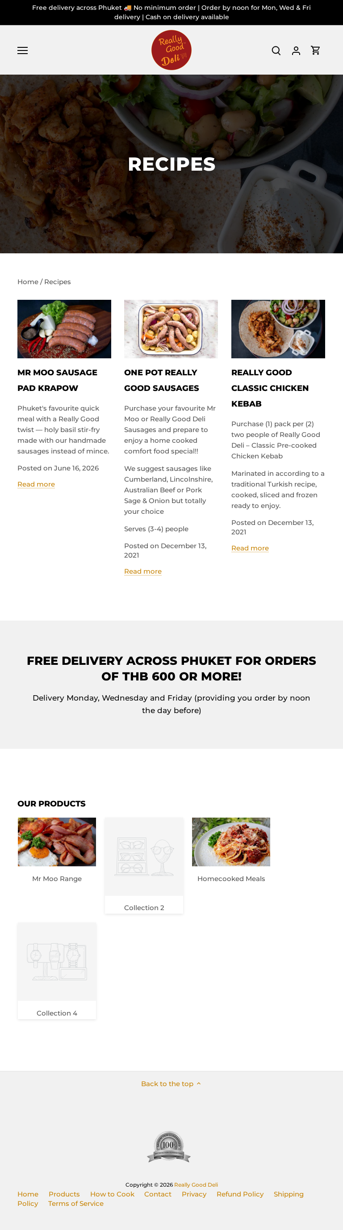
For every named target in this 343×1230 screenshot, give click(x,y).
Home (27, 1194)
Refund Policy (240, 1194)
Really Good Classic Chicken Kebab (270, 388)
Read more (36, 484)
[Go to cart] (315, 50)
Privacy (194, 1194)
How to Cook (112, 1194)
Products (64, 1194)
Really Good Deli (196, 1184)
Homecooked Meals (231, 878)
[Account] (296, 50)
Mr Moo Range (57, 878)
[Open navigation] (22, 50)
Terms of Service (76, 1203)
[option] (171, 164)
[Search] (276, 50)
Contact (158, 1194)
